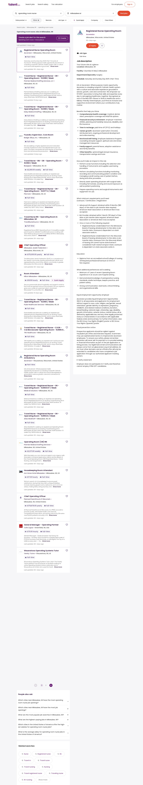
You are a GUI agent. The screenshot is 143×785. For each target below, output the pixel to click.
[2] (51, 685)
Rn (61, 754)
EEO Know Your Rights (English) (92, 321)
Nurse (26, 754)
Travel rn (27, 760)
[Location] (88, 13)
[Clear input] (61, 13)
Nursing (47, 767)
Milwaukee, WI (31, 27)
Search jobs (21, 27)
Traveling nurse (57, 773)
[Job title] (36, 13)
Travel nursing (29, 767)
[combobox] (38, 13)
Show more (54, 66)
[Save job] (67, 50)
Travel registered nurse (33, 773)
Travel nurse (45, 760)
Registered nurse (44, 754)
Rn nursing (28, 780)
